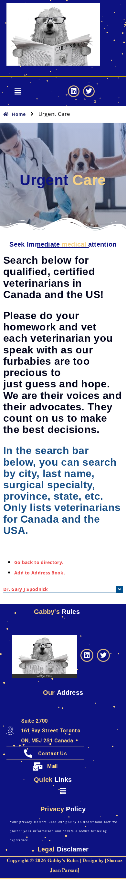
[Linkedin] (73, 91)
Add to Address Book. (39, 573)
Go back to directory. (38, 562)
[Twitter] (89, 91)
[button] (18, 91)
